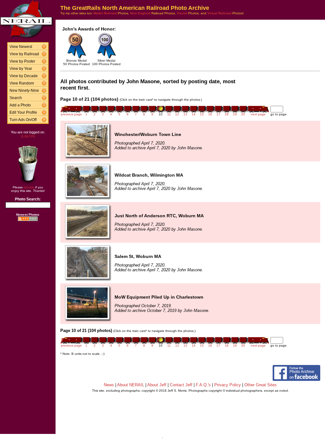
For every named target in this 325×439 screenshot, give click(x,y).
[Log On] (28, 136)
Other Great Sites (260, 384)
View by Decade (24, 76)
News (109, 384)
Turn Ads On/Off (23, 120)
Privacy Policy (227, 384)
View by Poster (22, 61)
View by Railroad (24, 54)
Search (16, 98)
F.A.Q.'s (203, 384)
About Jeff (156, 384)
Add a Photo (20, 105)
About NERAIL (130, 384)
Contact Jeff (181, 384)
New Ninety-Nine (24, 90)
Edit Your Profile (23, 112)
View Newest (21, 47)
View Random (22, 83)
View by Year (21, 69)
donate (29, 187)
